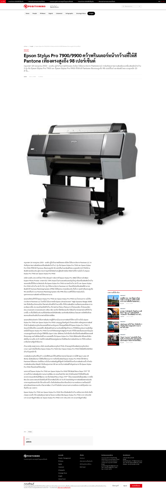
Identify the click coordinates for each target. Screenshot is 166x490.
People (35, 13)
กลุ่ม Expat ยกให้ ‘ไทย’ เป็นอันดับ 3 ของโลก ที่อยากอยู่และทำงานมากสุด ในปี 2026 (131, 325)
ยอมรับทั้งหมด (136, 486)
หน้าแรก (26, 46)
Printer (30, 432)
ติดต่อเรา (82, 458)
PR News (42, 13)
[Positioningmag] (34, 6)
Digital (51, 13)
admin (25, 76)
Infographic (69, 13)
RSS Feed (82, 467)
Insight (91, 13)
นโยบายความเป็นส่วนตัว (86, 461)
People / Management (64, 458)
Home (27, 13)
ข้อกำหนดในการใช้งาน (85, 464)
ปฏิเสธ (125, 486)
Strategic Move (81, 13)
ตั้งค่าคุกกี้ (115, 486)
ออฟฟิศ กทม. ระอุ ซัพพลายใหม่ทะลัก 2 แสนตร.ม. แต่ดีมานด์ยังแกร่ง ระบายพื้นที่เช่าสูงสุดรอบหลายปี (130, 299)
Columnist (59, 13)
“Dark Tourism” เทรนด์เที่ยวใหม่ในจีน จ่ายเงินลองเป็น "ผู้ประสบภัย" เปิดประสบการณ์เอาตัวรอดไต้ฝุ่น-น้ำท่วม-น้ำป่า (131, 338)
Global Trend (62, 479)
